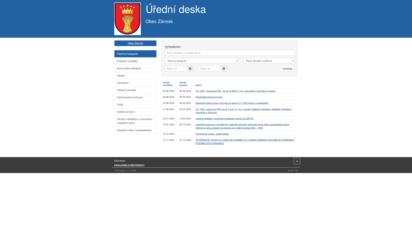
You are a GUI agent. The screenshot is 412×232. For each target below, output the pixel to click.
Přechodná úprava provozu (209, 97)
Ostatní (121, 75)
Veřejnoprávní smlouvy (130, 97)
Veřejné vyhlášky (126, 90)
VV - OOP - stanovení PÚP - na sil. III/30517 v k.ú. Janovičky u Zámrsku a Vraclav (236, 91)
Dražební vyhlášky (127, 61)
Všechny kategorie (127, 54)
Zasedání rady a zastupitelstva (134, 130)
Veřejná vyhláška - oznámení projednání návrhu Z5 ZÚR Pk (224, 118)
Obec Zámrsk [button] (135, 43)
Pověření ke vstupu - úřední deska (212, 134)
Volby (120, 104)
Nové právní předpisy (129, 68)
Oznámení (123, 83)
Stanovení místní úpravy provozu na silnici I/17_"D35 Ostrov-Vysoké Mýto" (232, 103)
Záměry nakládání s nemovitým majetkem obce (134, 121)
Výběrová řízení (126, 112)
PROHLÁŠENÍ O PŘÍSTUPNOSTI (129, 165)
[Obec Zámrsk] (127, 19)
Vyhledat (287, 68)
